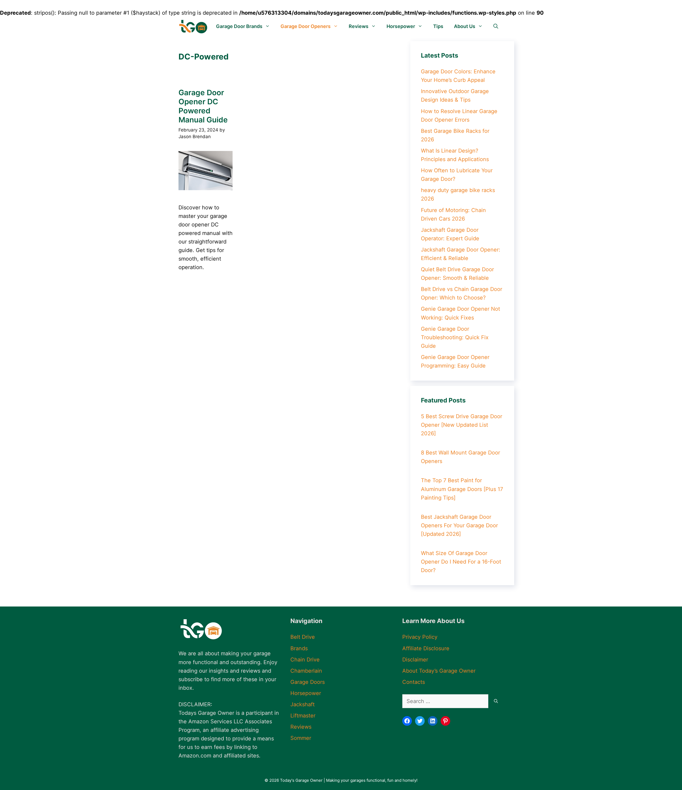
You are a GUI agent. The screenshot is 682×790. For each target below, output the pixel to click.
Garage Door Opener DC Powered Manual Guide (203, 106)
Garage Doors (307, 682)
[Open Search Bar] (496, 26)
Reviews (358, 26)
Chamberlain (306, 671)
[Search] (496, 701)
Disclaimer (415, 659)
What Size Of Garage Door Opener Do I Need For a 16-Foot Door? (461, 561)
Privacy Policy (419, 637)
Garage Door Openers (306, 26)
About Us (464, 26)
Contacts (413, 682)
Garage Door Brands (239, 26)
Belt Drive (302, 637)
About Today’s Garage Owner (439, 671)
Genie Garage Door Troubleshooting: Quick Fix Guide (455, 337)
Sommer (300, 738)
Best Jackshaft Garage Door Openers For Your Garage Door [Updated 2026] (459, 525)
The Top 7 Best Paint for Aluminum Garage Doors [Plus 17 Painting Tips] (462, 489)
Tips (438, 26)
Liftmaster (302, 715)
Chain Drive (305, 659)
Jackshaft (302, 704)
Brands (299, 648)
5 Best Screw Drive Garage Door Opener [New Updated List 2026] (461, 425)
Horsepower (401, 26)
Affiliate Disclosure (425, 648)
